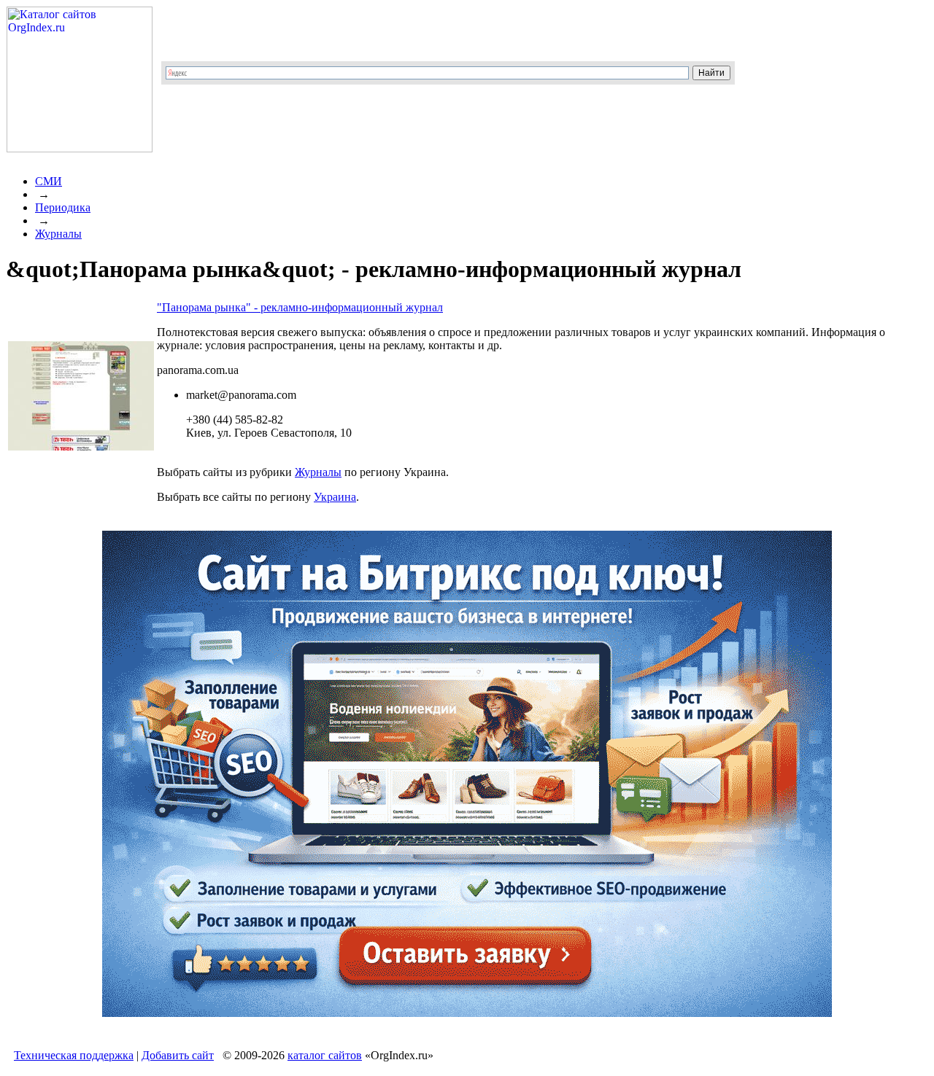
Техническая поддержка (74, 1055)
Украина (335, 497)
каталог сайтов (324, 1055)
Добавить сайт (178, 1055)
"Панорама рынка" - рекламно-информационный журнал (300, 307)
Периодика (62, 207)
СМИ (48, 181)
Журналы (58, 233)
